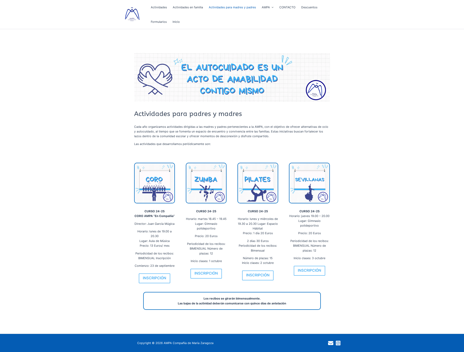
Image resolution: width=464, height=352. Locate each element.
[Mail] (330, 343)
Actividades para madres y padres (232, 7)
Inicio (176, 22)
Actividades (159, 7)
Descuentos (309, 7)
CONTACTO (287, 7)
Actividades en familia (188, 7)
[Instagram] (338, 343)
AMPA (266, 7)
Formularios (159, 22)
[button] (272, 7)
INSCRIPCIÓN (154, 278)
